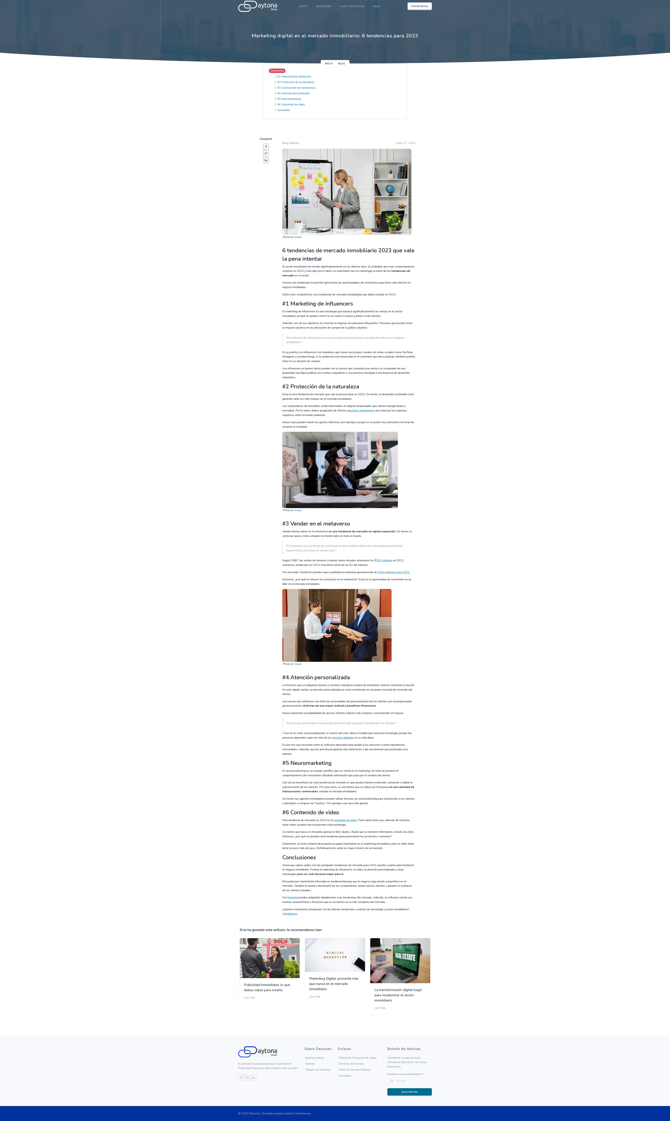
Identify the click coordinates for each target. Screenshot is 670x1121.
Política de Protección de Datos (357, 1058)
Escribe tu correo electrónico (405, 1074)
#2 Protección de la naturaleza (295, 82)
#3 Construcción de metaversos (296, 88)
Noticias (310, 1064)
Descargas (344, 1076)
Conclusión (283, 110)
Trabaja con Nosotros (318, 1070)
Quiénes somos (314, 1058)
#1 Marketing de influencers (294, 77)
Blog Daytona (290, 143)
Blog (376, 6)
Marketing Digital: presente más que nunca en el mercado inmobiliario (334, 983)
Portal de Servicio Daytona (354, 1070)
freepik (298, 237)
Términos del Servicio (351, 1064)
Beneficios (323, 6)
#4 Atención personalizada (293, 93)
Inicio (303, 6)
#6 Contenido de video (291, 104)
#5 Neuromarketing (289, 99)
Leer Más (249, 997)
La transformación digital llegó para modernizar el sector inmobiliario (398, 995)
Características (352, 6)
